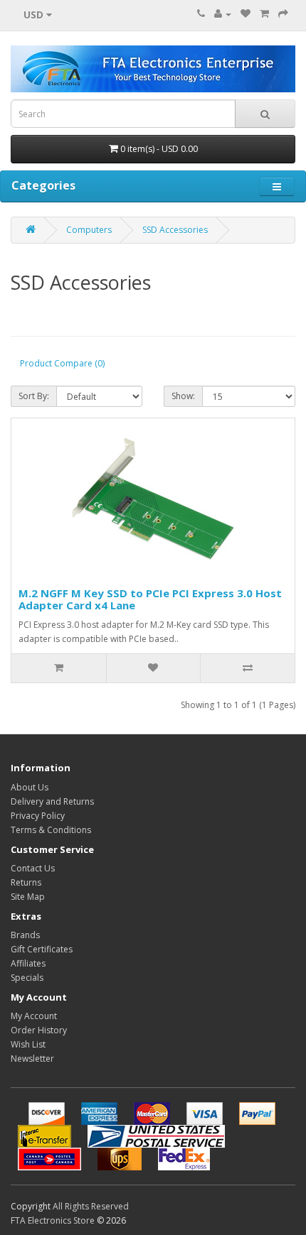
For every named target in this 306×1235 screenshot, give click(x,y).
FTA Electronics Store (53, 1220)
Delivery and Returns (52, 801)
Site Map (28, 897)
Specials (27, 978)
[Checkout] (283, 14)
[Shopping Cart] (264, 14)
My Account (34, 1016)
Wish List (28, 1044)
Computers (89, 230)
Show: (183, 396)
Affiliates (28, 963)
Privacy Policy (38, 816)
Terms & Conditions (51, 830)
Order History (39, 1030)
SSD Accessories (175, 230)
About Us (29, 787)
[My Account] (222, 14)
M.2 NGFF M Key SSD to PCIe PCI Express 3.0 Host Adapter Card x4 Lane (150, 599)
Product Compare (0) (62, 363)
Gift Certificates (42, 949)
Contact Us (33, 868)
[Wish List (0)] (245, 14)
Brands (25, 935)
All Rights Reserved (91, 1206)
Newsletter (32, 1058)
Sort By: (34, 396)
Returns (26, 882)
